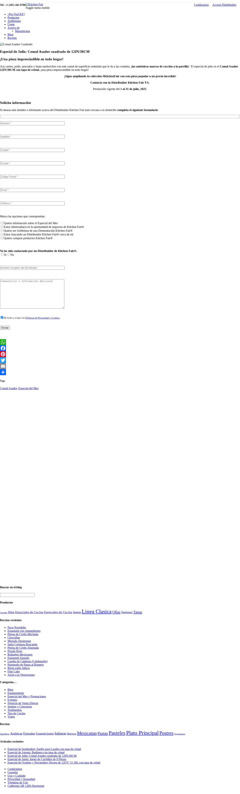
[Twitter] (120, 360)
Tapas (137, 612)
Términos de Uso (18, 782)
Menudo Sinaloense (19, 641)
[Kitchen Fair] (34, 4)
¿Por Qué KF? (16, 14)
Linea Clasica (97, 611)
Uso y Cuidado (17, 775)
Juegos (77, 612)
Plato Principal (142, 733)
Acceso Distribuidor (224, 4)
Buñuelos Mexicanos (20, 654)
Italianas (60, 733)
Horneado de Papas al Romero (26, 664)
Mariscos (71, 733)
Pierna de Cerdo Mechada (23, 634)
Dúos (11, 612)
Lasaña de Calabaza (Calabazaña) (27, 661)
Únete (11, 24)
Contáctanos (201, 4)
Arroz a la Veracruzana (21, 674)
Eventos (12, 699)
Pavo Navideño (17, 627)
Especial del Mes (28, 388)
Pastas (103, 733)
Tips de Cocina (16, 713)
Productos (13, 17)
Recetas (12, 37)
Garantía (13, 772)
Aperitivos (4, 734)
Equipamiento (16, 693)
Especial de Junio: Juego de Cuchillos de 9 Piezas (37, 759)
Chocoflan (14, 637)
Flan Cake (14, 671)
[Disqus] (120, 437)
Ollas (116, 612)
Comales (3, 613)
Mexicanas (87, 733)
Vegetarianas (179, 734)
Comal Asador (8, 388)
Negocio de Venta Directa (23, 703)
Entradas (29, 733)
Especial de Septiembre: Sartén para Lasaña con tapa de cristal (44, 749)
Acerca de (14, 27)
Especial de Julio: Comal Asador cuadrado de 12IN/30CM (42, 755)
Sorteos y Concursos (20, 706)
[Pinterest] (120, 354)
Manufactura (22, 31)
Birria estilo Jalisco (19, 668)
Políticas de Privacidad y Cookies (43, 317)
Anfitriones (14, 21)
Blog (10, 34)
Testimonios (15, 710)
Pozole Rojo (15, 651)
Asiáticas (16, 733)
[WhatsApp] (120, 342)
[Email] (120, 366)
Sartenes (127, 612)
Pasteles (117, 733)
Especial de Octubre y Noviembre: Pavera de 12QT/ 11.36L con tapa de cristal (54, 762)
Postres (166, 733)
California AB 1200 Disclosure (26, 785)
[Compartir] (120, 372)
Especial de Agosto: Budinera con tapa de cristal (36, 752)
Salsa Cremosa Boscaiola (22, 644)
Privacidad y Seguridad (21, 779)
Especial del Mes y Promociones (27, 696)
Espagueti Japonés (18, 657)
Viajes (11, 716)
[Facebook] (120, 348)
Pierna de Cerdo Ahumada (23, 647)
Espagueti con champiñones (24, 630)
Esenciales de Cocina (29, 612)
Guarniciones (45, 733)
